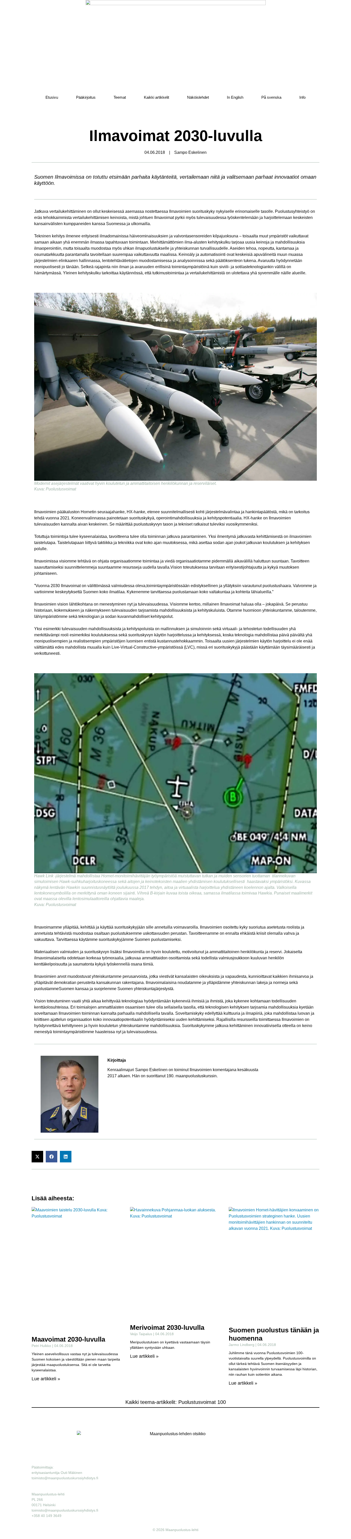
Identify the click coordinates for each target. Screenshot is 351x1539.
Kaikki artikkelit (156, 97)
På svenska (271, 97)
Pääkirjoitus (86, 97)
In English (235, 97)
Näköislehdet (198, 97)
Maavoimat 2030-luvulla (68, 1339)
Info (302, 97)
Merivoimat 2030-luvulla (167, 1327)
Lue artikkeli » (46, 1378)
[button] (37, 1156)
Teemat (120, 97)
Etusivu (51, 97)
